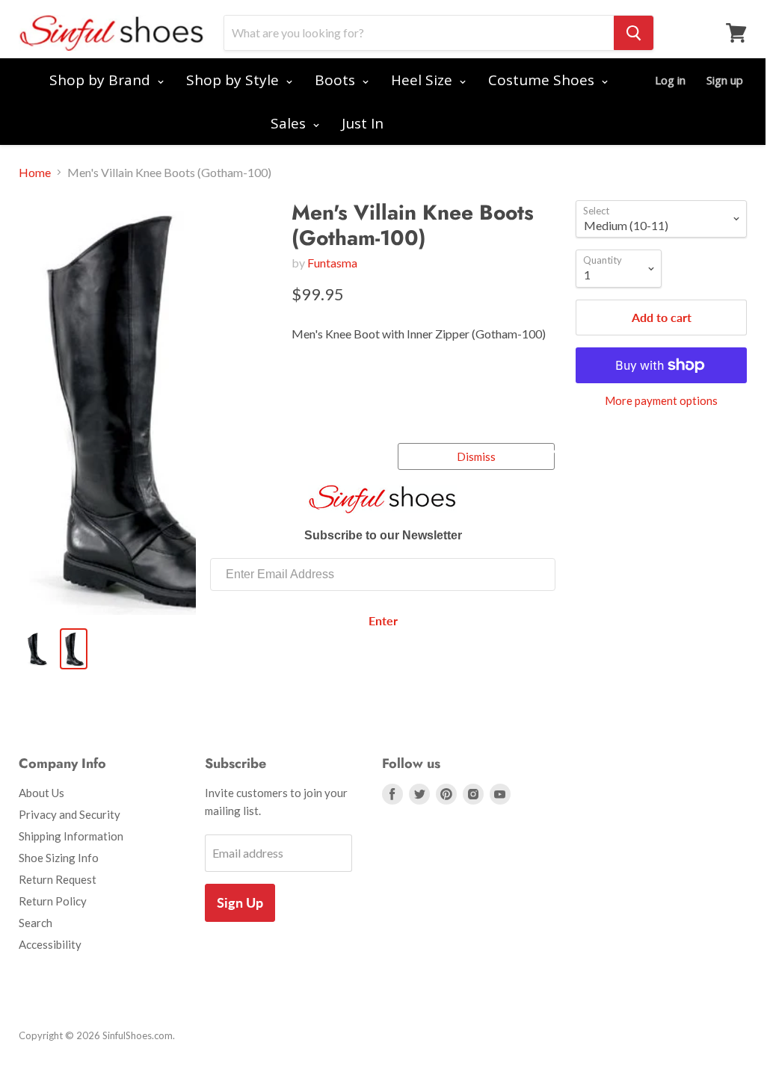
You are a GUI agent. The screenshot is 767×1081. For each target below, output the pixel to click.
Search (35, 922)
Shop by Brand (101, 80)
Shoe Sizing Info (59, 857)
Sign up (724, 79)
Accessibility (50, 944)
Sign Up (240, 902)
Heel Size (423, 80)
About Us (41, 792)
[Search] (633, 33)
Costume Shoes (543, 80)
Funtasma (332, 262)
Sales (290, 123)
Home (35, 172)
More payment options (661, 400)
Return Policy (53, 901)
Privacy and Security (69, 814)
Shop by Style (234, 80)
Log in (670, 79)
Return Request (57, 879)
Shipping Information (71, 836)
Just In (363, 123)
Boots (337, 80)
